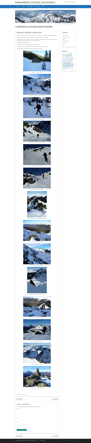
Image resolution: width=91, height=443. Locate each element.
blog (67, 56)
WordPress (38, 440)
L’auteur (22, 6)
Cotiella (67, 57)
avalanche (64, 55)
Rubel (68, 66)
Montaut (70, 61)
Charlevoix (72, 56)
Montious (22, 394)
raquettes (25, 394)
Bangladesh (69, 55)
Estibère (69, 57)
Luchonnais (70, 60)
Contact (43, 6)
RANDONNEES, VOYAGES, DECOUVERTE (35, 2)
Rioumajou (64, 66)
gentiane (71, 57)
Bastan (66, 56)
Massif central (64, 61)
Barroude (63, 56)
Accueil (17, 6)
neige (63, 62)
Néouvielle (69, 62)
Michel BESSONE (29, 32)
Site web (18, 425)
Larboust (63, 60)
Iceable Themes (17, 441)
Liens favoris (37, 6)
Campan (69, 56)
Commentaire (19, 408)
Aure (70, 54)
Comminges (63, 57)
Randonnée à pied (65, 35)
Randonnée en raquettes (61, 23)
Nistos (66, 62)
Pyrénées (67, 64)
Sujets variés (64, 42)
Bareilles (19, 394)
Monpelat (67, 61)
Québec (73, 64)
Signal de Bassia (70, 67)
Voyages (63, 39)
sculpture (66, 67)
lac (71, 59)
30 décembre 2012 (21, 32)
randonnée (65, 65)
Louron (66, 60)
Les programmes (30, 6)
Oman (72, 62)
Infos (63, 44)
